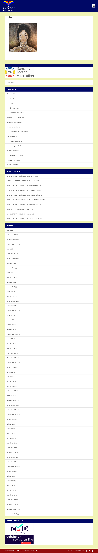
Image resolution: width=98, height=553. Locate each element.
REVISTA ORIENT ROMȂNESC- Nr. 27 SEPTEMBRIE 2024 (24, 219)
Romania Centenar (16, 141)
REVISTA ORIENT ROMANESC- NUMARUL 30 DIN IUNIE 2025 (26, 200)
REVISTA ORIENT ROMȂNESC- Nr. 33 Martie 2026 (23, 181)
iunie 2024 (10, 273)
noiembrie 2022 (12, 301)
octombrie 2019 (12, 410)
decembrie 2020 (12, 358)
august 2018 (11, 471)
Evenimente (11, 136)
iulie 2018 (10, 476)
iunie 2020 (10, 372)
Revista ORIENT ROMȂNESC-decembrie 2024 (21, 214)
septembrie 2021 (12, 334)
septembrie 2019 (12, 414)
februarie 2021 (12, 353)
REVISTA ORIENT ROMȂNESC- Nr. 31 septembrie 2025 (24, 190)
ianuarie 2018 (11, 504)
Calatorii (10, 94)
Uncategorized (12, 165)
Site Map (70, 551)
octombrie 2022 (12, 306)
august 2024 (11, 268)
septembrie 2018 (12, 467)
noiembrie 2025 (12, 239)
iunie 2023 (10, 291)
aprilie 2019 (10, 438)
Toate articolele (79, 551)
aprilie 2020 (10, 381)
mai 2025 (10, 249)
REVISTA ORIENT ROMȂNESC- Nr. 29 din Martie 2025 (24, 204)
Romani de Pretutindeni (15, 155)
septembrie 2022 (12, 310)
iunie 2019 (10, 429)
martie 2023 (11, 296)
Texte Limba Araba (13, 160)
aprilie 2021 (10, 343)
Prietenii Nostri (12, 151)
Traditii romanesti (16, 113)
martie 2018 (11, 495)
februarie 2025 (12, 254)
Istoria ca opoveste (13, 146)
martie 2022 (11, 325)
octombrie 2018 (12, 462)
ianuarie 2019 (11, 452)
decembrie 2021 (12, 329)
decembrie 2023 (12, 282)
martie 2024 (11, 277)
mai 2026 (10, 230)
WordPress (36, 551)
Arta (11, 103)
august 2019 (11, 419)
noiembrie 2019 (12, 405)
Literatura (13, 108)
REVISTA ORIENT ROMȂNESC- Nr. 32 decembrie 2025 (24, 186)
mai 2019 (10, 433)
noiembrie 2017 (12, 514)
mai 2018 (10, 485)
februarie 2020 (12, 391)
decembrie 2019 (12, 400)
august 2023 (11, 287)
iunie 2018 (10, 481)
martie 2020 (11, 386)
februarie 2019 (12, 448)
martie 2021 (11, 348)
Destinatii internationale (15, 117)
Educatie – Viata (12, 127)
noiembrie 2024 (12, 258)
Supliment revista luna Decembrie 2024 (20, 209)
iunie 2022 (10, 315)
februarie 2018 (12, 500)
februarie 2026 (12, 235)
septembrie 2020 (12, 362)
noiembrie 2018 (12, 457)
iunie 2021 (10, 339)
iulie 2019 (10, 424)
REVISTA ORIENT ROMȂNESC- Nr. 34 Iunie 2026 (22, 176)
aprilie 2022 (10, 320)
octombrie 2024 (12, 263)
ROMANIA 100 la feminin (18, 132)
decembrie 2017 (12, 509)
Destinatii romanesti (14, 122)
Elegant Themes (18, 551)
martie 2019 (11, 443)
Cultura (9, 98)
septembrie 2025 (12, 244)
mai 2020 (10, 377)
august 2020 (11, 367)
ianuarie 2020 (11, 396)
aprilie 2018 (10, 490)
